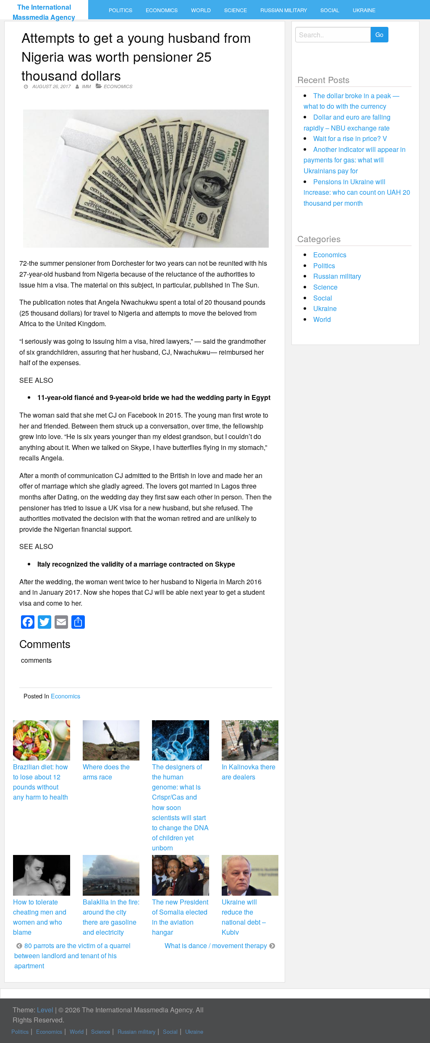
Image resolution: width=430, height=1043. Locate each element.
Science (235, 10)
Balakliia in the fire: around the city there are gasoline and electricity (111, 917)
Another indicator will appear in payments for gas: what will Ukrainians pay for (355, 159)
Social (329, 10)
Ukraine (364, 10)
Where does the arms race (106, 772)
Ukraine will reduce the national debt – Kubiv (244, 917)
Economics (162, 10)
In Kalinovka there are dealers (248, 772)
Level (45, 1009)
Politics (120, 10)
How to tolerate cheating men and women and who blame (39, 917)
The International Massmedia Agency (44, 12)
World (201, 10)
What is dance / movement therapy (216, 945)
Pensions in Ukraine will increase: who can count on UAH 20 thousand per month (357, 192)
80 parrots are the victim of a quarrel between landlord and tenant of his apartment (72, 955)
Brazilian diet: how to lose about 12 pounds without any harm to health (40, 782)
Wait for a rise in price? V (350, 138)
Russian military (283, 10)
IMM (86, 86)
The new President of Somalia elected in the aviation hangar (180, 917)
